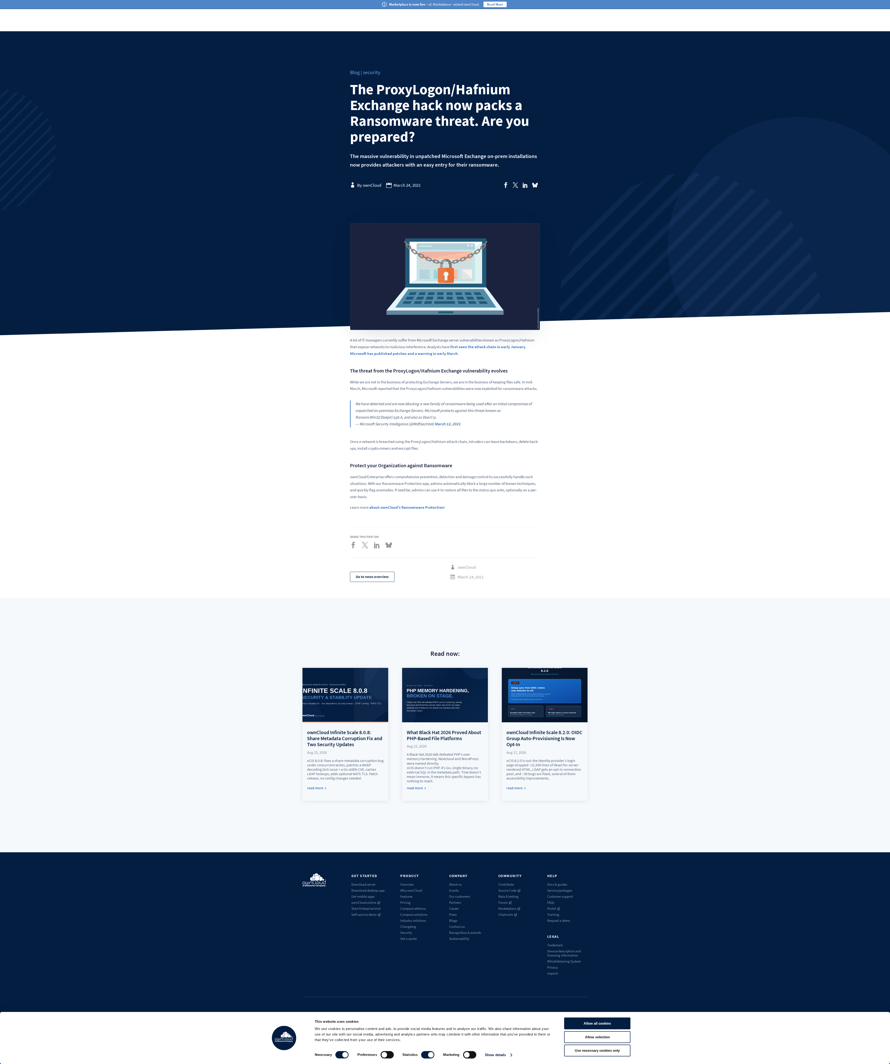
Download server (363, 884)
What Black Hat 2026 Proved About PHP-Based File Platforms (444, 735)
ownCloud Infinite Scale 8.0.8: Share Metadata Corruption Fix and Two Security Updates (344, 738)
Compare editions (413, 908)
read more (315, 788)
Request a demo (558, 920)
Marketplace (507, 908)
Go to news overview (372, 576)
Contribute (506, 884)
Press (453, 914)
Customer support (560, 896)
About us (455, 884)
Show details (495, 1055)
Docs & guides (557, 884)
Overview (407, 884)
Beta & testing (508, 896)
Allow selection (597, 1037)
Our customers (459, 896)
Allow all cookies (597, 1023)
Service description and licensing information (564, 953)
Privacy (552, 967)
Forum (503, 902)
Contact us (457, 926)
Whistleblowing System (564, 961)
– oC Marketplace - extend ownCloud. (434, 4)
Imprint (552, 973)
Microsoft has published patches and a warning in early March (404, 353)
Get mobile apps (363, 896)
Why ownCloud (411, 890)
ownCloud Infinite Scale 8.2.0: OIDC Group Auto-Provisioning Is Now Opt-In (544, 738)
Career (454, 908)
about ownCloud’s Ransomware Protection (406, 507)
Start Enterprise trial (366, 908)
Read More (495, 4)
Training (553, 914)
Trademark (555, 945)
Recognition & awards (465, 932)
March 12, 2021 (448, 423)
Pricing (405, 902)
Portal (551, 908)
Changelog (408, 926)
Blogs (453, 920)
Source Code (507, 890)
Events (454, 890)
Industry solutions (413, 920)
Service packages (559, 890)
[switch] (387, 1054)
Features (406, 896)
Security (406, 932)
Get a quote (408, 938)
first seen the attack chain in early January (487, 346)
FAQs (550, 902)
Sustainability (459, 938)
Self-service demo (364, 914)
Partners (455, 902)
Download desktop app (368, 890)
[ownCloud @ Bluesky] (535, 185)
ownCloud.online (363, 902)
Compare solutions (413, 914)
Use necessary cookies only (597, 1050)
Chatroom (505, 914)
